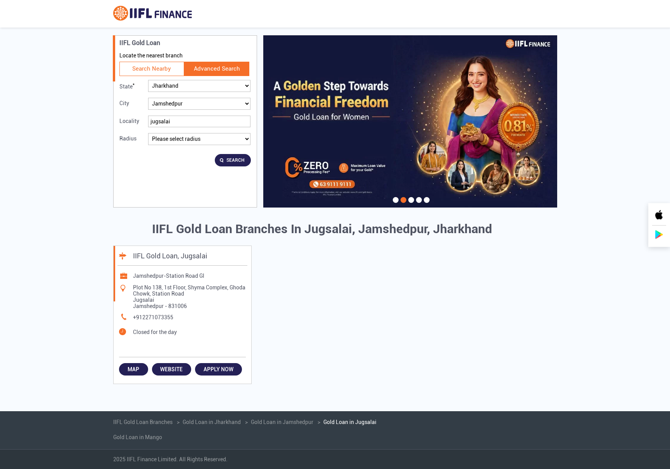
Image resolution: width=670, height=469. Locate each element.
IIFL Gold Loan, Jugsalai (170, 256)
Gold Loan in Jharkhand (212, 422)
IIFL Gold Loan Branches (143, 422)
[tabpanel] (410, 121)
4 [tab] (418, 205)
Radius (127, 138)
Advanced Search (217, 68)
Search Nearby (151, 68)
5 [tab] (426, 205)
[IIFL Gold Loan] (152, 14)
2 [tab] (402, 205)
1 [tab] (395, 205)
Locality (129, 121)
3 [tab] (410, 205)
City (124, 103)
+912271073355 (153, 317)
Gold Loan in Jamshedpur (282, 422)
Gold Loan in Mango (137, 437)
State (127, 86)
